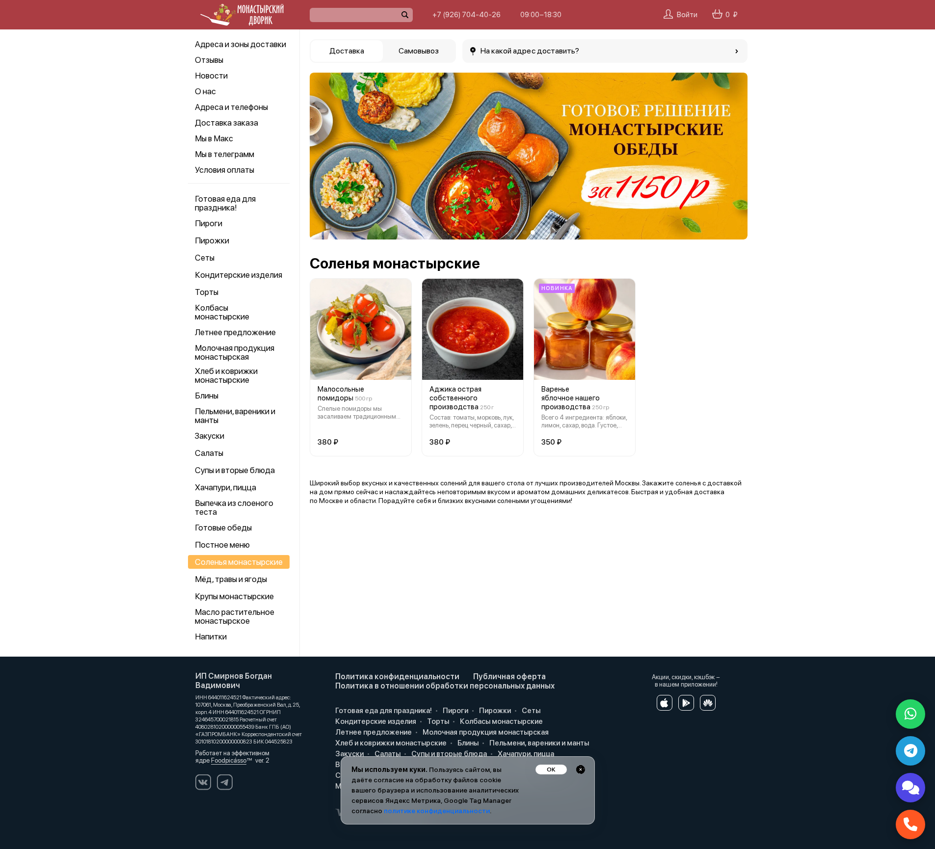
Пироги (208, 223)
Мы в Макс (214, 138)
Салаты (209, 453)
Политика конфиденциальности (397, 676)
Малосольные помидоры (341, 393)
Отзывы (209, 60)
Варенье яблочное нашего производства (570, 398)
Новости (211, 75)
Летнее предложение (235, 332)
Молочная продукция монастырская (234, 352)
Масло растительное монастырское (234, 616)
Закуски (209, 436)
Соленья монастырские (239, 562)
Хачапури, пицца (225, 487)
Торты (206, 292)
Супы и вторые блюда (235, 470)
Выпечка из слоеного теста (234, 507)
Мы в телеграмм (224, 154)
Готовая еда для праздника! (225, 203)
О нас (205, 91)
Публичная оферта (509, 676)
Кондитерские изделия (238, 275)
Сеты (204, 258)
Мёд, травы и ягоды (231, 579)
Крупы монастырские (234, 596)
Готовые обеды (223, 527)
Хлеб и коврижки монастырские (226, 375)
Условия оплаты (224, 170)
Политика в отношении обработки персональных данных (445, 685)
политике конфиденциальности (437, 811)
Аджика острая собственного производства (455, 398)
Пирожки (212, 240)
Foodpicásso (228, 760)
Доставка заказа (226, 123)
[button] (324, 156)
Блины (206, 395)
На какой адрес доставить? (530, 50)
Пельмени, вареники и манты (235, 415)
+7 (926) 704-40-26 (466, 14)
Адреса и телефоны (231, 107)
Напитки (211, 636)
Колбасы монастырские (222, 312)
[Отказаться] (581, 769)
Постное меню (222, 545)
